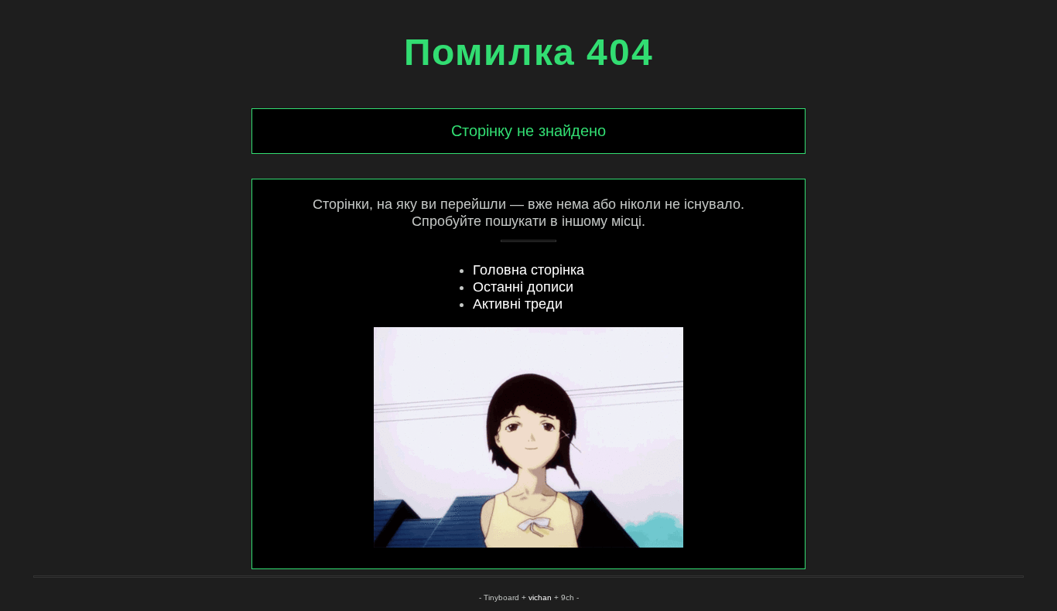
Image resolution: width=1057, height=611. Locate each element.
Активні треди (518, 304)
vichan (540, 597)
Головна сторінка (528, 270)
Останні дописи (523, 287)
